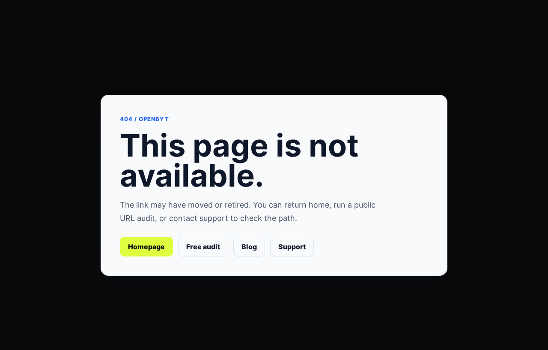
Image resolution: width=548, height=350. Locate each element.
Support (292, 246)
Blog (249, 246)
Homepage (146, 246)
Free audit (203, 246)
